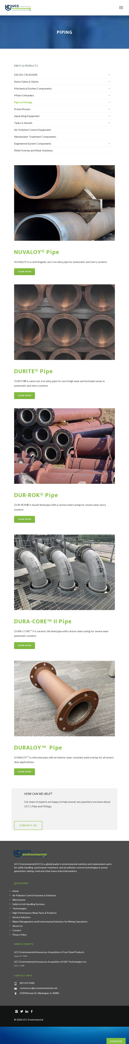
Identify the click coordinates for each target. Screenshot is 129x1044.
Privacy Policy (19, 934)
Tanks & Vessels (23, 122)
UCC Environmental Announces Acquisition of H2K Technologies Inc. (50, 961)
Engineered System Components (32, 143)
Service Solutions (21, 917)
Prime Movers (22, 109)
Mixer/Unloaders (24, 95)
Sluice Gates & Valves (26, 81)
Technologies (19, 908)
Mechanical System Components (33, 88)
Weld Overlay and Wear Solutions (33, 150)
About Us (17, 925)
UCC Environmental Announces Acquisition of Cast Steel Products (49, 952)
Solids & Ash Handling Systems (28, 904)
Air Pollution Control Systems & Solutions (34, 895)
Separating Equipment (26, 116)
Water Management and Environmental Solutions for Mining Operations (50, 921)
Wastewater (19, 899)
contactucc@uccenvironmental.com (38, 988)
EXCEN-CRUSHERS (25, 74)
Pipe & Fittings (23, 102)
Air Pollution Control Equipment (32, 129)
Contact (16, 930)
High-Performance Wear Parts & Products (34, 912)
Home (15, 891)
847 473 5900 (27, 983)
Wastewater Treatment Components (35, 136)
